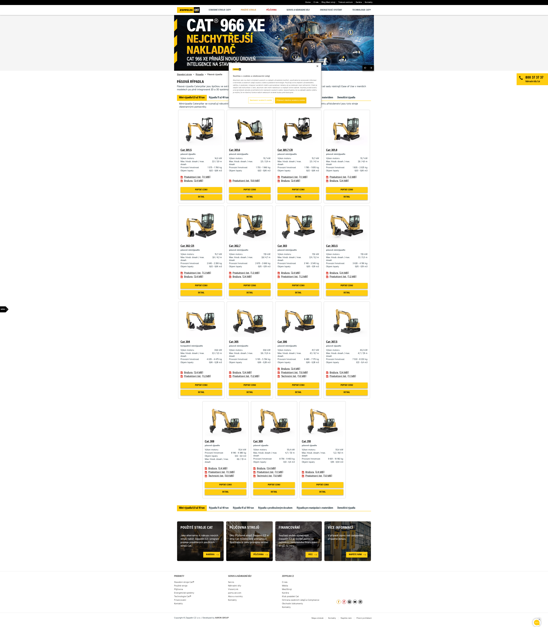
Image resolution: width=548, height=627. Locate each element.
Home (308, 2)
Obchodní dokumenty (292, 604)
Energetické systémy (331, 10)
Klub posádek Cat (290, 597)
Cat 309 (258, 441)
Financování (289, 528)
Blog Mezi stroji (328, 2)
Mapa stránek (318, 618)
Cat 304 (185, 342)
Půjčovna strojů (244, 528)
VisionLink (233, 590)
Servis (231, 582)
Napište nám (346, 618)
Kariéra (359, 2)
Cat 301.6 (234, 150)
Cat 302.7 (234, 246)
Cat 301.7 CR (285, 150)
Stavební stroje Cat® (220, 10)
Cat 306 (282, 342)
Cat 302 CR (187, 246)
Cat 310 (306, 441)
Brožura (193, 181)
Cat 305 (233, 342)
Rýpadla (200, 75)
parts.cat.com (234, 593)
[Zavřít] (317, 66)
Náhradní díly (234, 586)
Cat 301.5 (186, 150)
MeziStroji (287, 590)
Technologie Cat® (361, 10)
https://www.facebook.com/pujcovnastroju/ (344, 602)
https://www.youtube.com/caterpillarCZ (355, 602)
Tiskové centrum (345, 2)
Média (285, 586)
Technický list (293, 376)
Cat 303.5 (332, 246)
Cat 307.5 (331, 342)
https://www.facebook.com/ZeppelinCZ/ (339, 602)
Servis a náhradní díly (298, 10)
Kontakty (368, 2)
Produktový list (197, 177)
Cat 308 (209, 441)
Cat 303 (282, 246)
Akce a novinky (235, 597)
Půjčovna (271, 10)
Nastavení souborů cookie (261, 100)
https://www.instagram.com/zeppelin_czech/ (349, 602)
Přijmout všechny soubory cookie (291, 100)
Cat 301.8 (331, 150)
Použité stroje (248, 10)
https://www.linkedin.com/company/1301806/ (360, 602)
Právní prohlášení (364, 618)
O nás (316, 2)
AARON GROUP (222, 618)
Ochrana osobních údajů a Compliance (300, 600)
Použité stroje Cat (197, 528)
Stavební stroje (184, 75)
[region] (275, 85)
